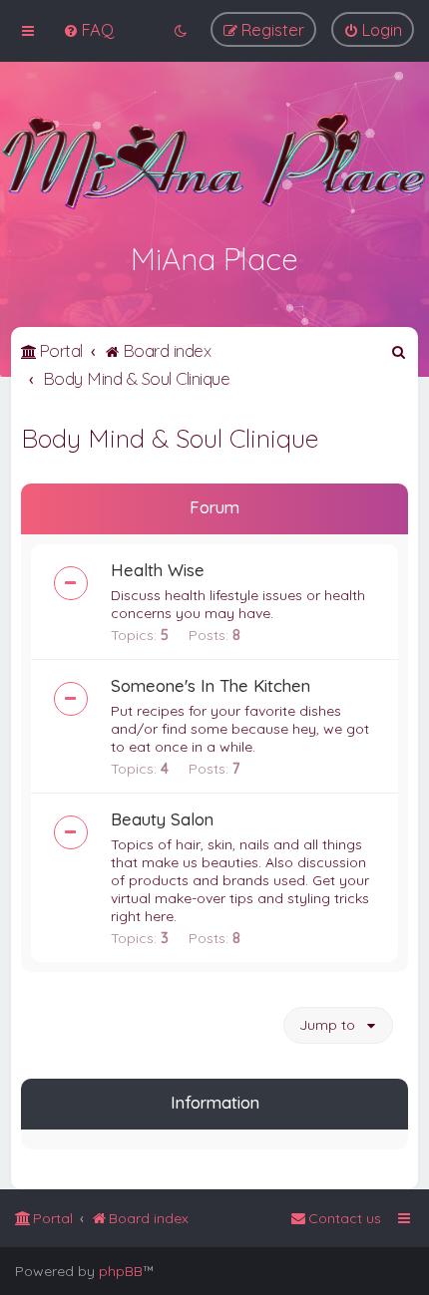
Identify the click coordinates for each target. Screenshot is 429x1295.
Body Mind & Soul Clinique (169, 438)
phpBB (121, 1271)
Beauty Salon (162, 819)
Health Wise (158, 569)
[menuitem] (88, 29)
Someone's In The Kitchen (210, 685)
